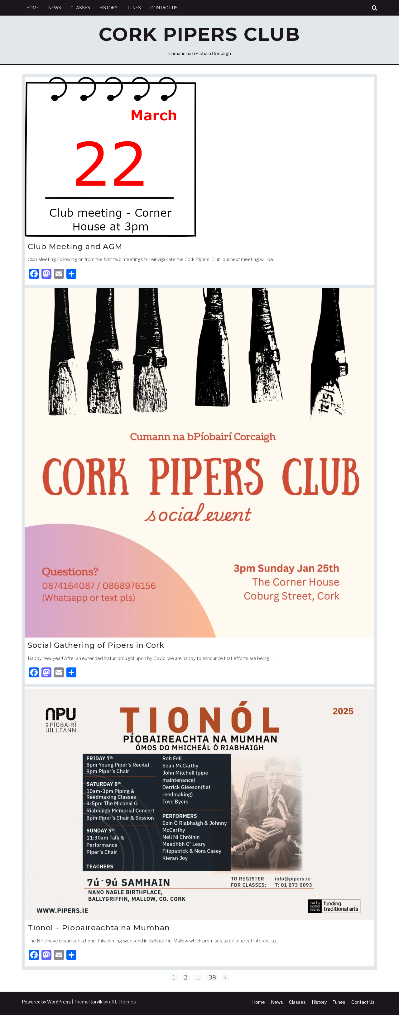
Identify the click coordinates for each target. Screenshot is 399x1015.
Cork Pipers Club (199, 34)
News (54, 7)
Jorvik (97, 1001)
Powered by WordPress (46, 1001)
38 (212, 977)
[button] (374, 8)
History (108, 7)
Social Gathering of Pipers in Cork (96, 645)
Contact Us (164, 7)
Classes (80, 7)
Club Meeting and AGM (75, 246)
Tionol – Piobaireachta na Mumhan (99, 927)
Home (32, 7)
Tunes (134, 7)
